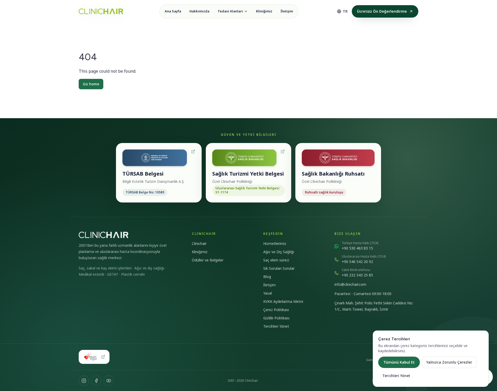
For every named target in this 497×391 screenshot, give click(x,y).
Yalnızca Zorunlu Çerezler (449, 362)
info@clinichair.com (350, 284)
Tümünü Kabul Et (399, 362)
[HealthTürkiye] (94, 357)
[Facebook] (96, 380)
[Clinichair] (101, 11)
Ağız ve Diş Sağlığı (278, 251)
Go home (91, 83)
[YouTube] (109, 380)
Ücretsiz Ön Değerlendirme (382, 11)
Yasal (267, 293)
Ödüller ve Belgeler (207, 260)
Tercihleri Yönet (276, 326)
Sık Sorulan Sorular (279, 268)
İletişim (269, 284)
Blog (267, 276)
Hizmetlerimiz (274, 243)
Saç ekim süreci (276, 260)
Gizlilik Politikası (276, 317)
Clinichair (199, 243)
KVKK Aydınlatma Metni (283, 301)
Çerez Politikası (276, 309)
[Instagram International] (84, 380)
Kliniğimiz (200, 251)
